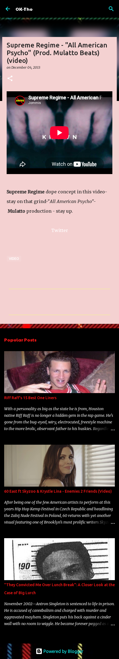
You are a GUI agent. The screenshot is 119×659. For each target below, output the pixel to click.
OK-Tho (24, 9)
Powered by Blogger (62, 651)
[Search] (111, 8)
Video (14, 258)
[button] (10, 78)
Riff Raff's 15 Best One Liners (30, 398)
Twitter (59, 230)
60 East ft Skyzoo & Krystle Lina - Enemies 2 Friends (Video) (58, 491)
